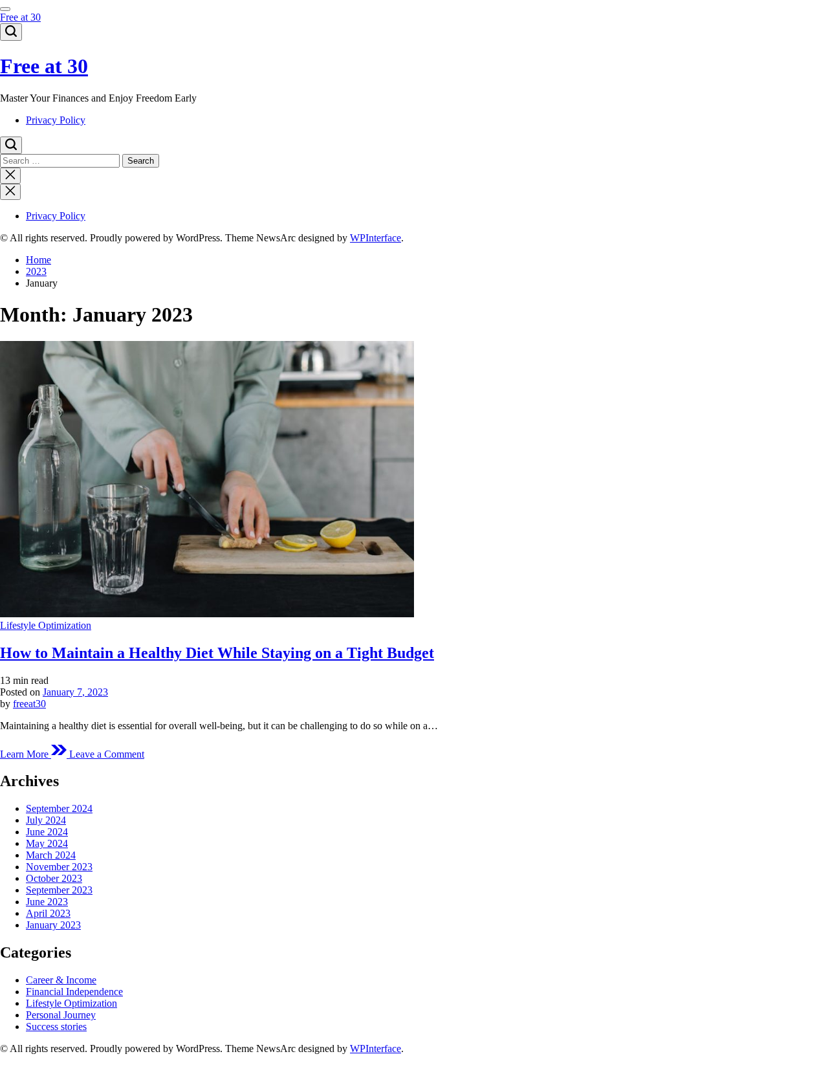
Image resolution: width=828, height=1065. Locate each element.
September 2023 (59, 889)
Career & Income (61, 979)
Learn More (25, 754)
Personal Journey (61, 1014)
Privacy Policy (55, 120)
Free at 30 (20, 17)
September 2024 (59, 808)
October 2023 (54, 878)
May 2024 (47, 843)
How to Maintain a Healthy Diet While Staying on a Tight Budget (217, 652)
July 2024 (46, 820)
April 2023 (48, 913)
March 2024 (51, 855)
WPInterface (375, 237)
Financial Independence (74, 991)
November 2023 (59, 866)
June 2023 (47, 901)
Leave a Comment (106, 754)
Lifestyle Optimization (45, 625)
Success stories (56, 1026)
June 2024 (47, 831)
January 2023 (53, 924)
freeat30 (29, 703)
